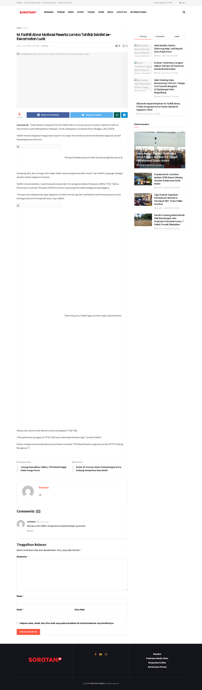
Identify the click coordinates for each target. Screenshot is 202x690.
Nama (20, 596)
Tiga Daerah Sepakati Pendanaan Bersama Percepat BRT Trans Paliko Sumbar (168, 199)
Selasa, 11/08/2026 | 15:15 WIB (167, 208)
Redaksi (20, 2)
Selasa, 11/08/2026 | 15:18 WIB (167, 188)
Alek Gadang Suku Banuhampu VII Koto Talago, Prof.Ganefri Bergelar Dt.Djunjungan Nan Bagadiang (169, 86)
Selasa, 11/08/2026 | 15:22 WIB (149, 165)
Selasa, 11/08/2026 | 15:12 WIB (167, 228)
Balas (31, 531)
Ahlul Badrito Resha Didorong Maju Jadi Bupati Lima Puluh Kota (168, 48)
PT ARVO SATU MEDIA (96, 683)
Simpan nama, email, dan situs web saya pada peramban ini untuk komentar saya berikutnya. (67, 623)
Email (20, 609)
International (138, 12)
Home (19, 28)
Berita (25, 28)
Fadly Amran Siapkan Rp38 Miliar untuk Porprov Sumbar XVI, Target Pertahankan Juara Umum (156, 157)
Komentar (23, 556)
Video (110, 12)
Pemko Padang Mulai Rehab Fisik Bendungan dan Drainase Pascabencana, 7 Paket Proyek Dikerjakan (169, 220)
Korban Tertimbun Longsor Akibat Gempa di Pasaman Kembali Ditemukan (169, 65)
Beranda (49, 12)
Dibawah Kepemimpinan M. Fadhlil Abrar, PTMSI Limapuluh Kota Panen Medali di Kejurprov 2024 (158, 106)
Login (183, 2)
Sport (80, 12)
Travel (91, 12)
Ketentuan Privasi (65, 2)
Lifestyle (122, 12)
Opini (101, 12)
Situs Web (79, 609)
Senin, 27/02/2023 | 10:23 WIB (28, 46)
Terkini (61, 12)
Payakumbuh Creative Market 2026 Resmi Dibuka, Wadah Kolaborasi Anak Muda (168, 179)
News (71, 12)
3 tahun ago (44, 522)
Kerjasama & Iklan (49, 2)
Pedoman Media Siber (32, 2)
